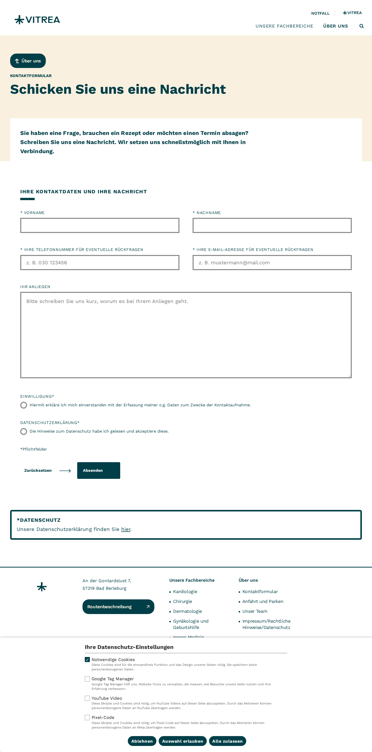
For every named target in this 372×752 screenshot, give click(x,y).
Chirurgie (182, 601)
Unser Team (254, 611)
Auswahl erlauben (182, 741)
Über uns (335, 26)
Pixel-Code (178, 722)
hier (125, 529)
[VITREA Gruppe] (352, 13)
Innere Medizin (188, 637)
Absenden (93, 470)
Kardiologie (185, 591)
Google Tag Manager (181, 683)
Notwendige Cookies (174, 664)
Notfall (320, 13)
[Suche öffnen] (361, 26)
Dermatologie (187, 611)
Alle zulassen (227, 741)
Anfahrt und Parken (262, 601)
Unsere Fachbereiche (284, 26)
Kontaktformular (260, 591)
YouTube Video (182, 703)
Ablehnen (142, 741)
